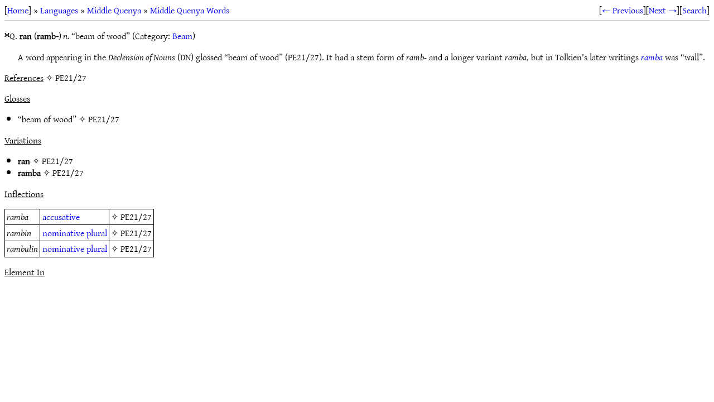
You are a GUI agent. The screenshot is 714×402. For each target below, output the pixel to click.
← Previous (622, 10)
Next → (663, 10)
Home (17, 10)
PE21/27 (103, 119)
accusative (61, 216)
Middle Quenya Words (189, 10)
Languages (59, 10)
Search (694, 10)
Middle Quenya (114, 10)
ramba (652, 57)
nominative (63, 233)
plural (96, 233)
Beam (182, 36)
